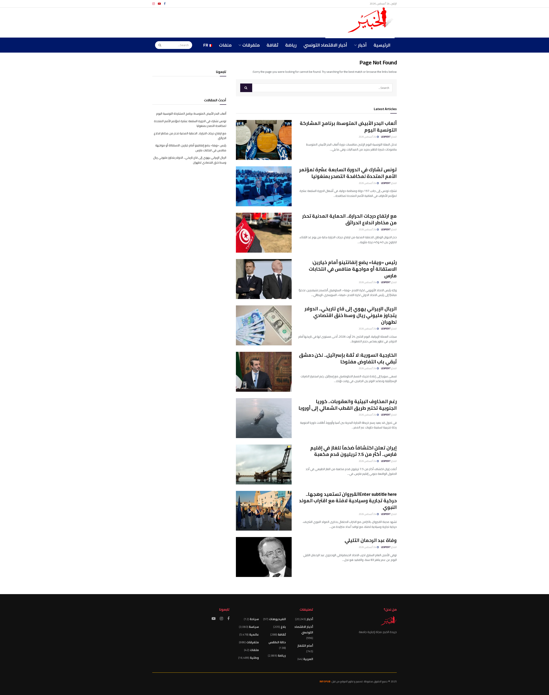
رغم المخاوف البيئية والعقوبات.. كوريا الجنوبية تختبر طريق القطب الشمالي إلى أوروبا (348, 405)
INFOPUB (325, 681)
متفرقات (251, 45)
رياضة (291, 45)
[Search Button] (158, 45)
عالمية (254, 634)
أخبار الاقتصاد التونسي (325, 45)
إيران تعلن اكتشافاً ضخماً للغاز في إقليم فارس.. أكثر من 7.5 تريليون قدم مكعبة (353, 451)
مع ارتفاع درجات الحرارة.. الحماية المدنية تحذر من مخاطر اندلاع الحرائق (349, 219)
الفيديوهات (277, 619)
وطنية (254, 657)
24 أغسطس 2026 (367, 137)
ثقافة (272, 45)
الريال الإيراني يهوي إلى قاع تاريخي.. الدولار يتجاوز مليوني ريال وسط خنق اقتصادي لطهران (351, 315)
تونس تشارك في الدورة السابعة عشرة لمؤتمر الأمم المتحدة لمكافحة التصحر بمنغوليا (348, 173)
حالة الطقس (277, 642)
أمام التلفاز (305, 645)
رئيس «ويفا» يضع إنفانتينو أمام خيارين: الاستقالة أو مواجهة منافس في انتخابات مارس (353, 269)
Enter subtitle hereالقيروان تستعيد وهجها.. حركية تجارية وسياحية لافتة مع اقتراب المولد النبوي (348, 501)
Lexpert (386, 137)
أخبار (362, 45)
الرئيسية (382, 45)
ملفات (225, 45)
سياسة (254, 627)
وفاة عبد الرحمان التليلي (371, 540)
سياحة (254, 619)
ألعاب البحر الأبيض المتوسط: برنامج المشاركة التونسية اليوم (348, 126)
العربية (308, 659)
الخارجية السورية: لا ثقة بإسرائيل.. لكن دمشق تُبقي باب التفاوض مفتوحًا (348, 358)
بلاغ (283, 627)
